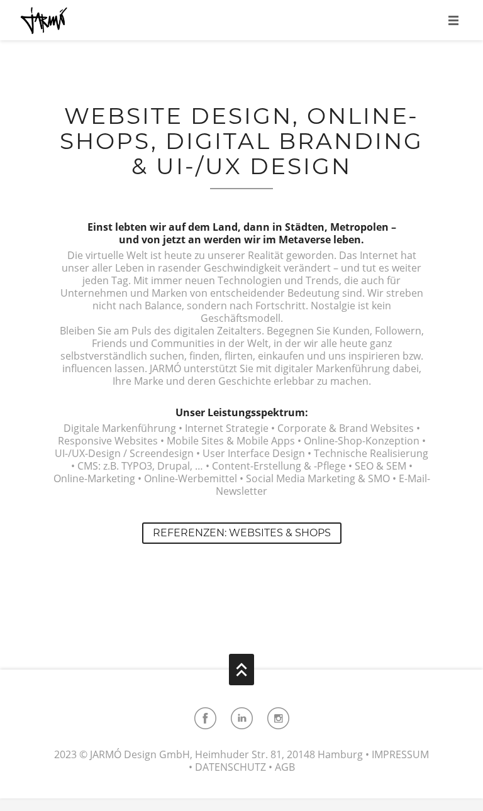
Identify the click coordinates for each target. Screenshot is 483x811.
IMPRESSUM (400, 754)
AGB (285, 767)
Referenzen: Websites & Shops (242, 533)
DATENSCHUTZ (230, 767)
